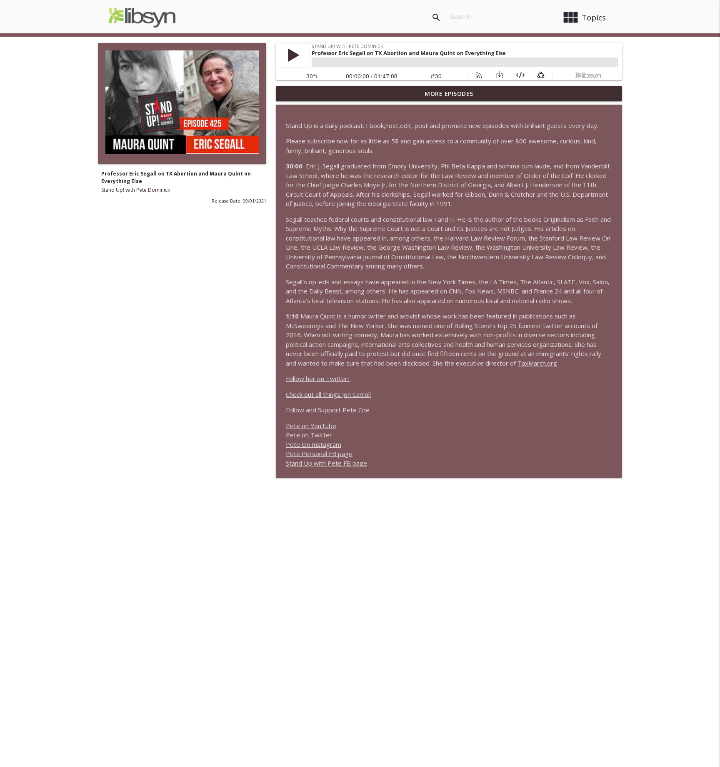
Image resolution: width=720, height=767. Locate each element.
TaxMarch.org (537, 363)
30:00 (296, 166)
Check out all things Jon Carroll (328, 394)
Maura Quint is (314, 316)
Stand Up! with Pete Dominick (135, 189)
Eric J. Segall (322, 166)
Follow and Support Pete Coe (328, 410)
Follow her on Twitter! (318, 378)
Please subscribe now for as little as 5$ (342, 141)
